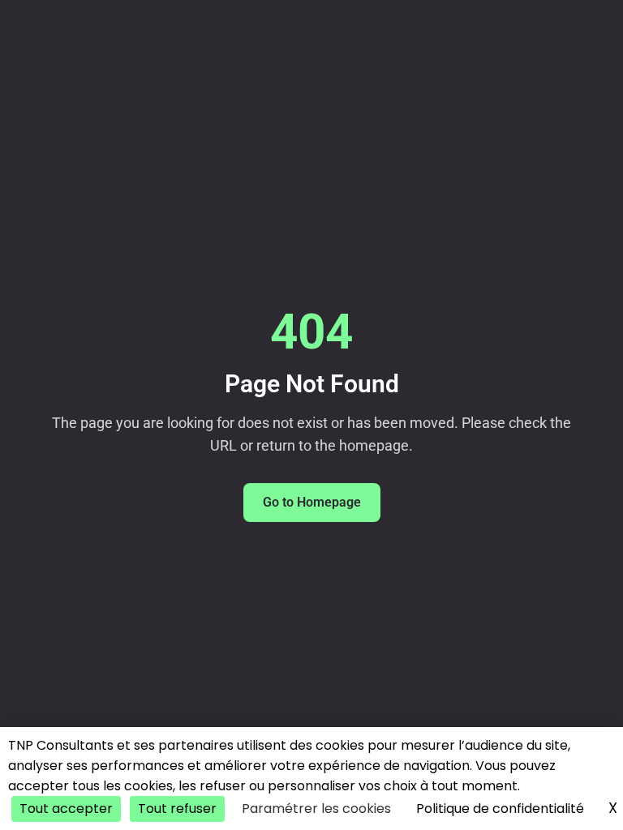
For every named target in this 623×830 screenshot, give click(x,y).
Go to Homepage (312, 502)
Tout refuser (177, 808)
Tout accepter (66, 808)
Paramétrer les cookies (316, 808)
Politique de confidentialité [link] (500, 808)
